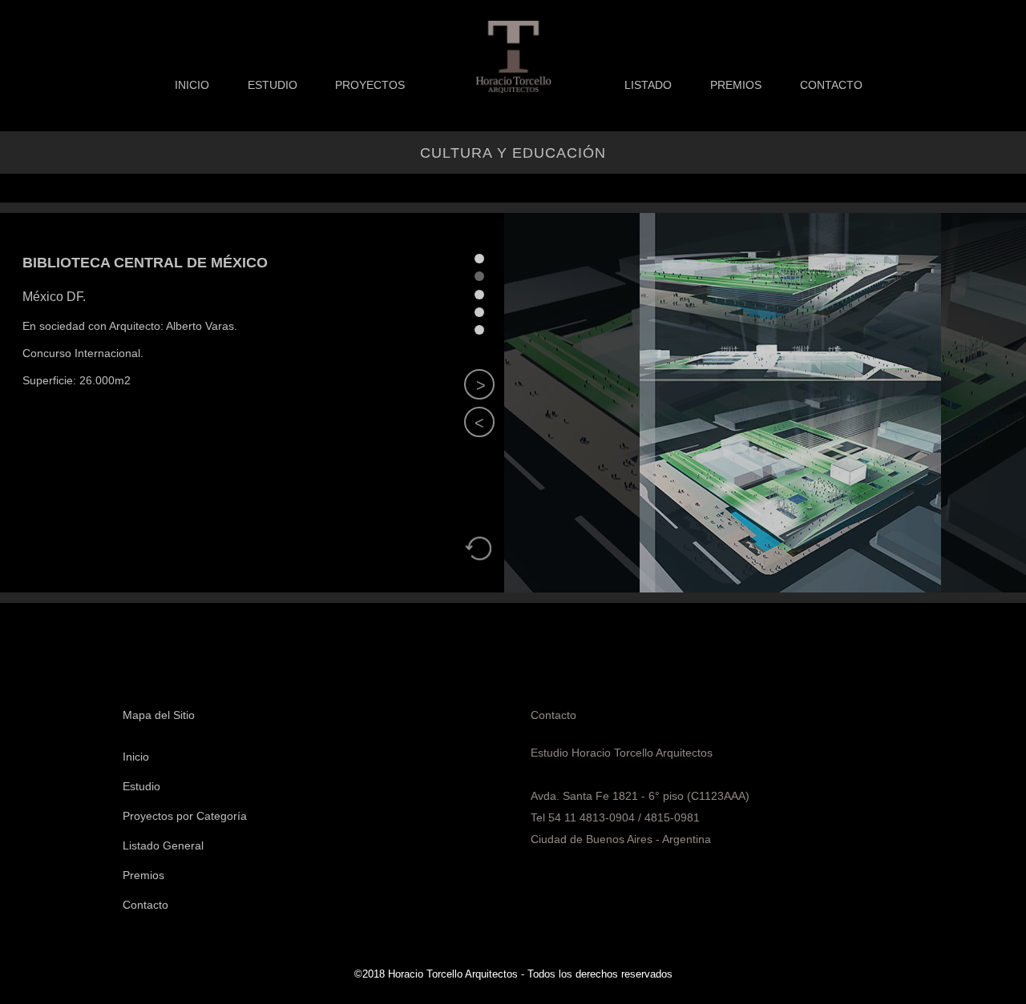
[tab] (479, 258)
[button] (479, 422)
